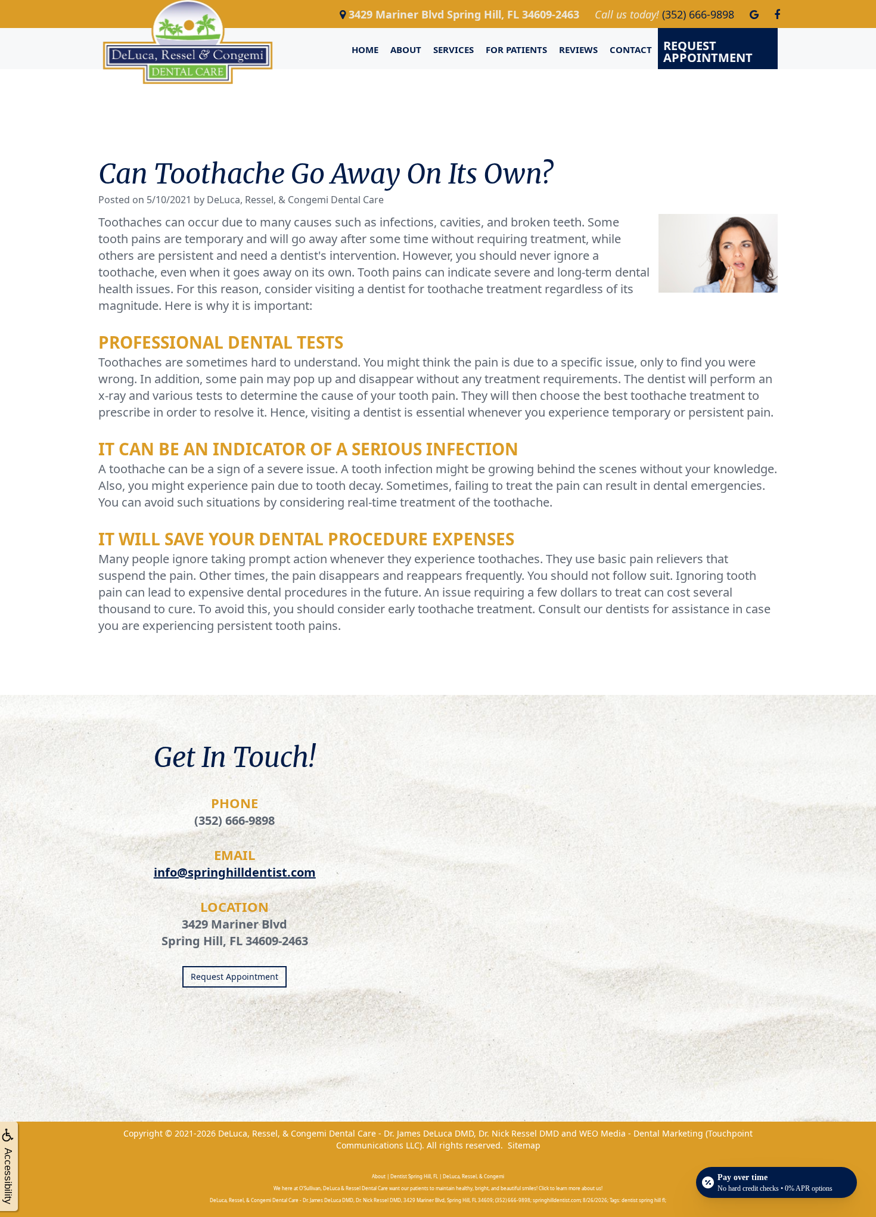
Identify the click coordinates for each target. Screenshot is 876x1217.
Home (365, 49)
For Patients (516, 49)
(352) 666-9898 (234, 820)
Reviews (578, 49)
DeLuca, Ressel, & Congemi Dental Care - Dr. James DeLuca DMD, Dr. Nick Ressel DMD (388, 1133)
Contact (631, 49)
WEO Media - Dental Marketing (641, 1133)
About (405, 49)
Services (453, 49)
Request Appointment (708, 52)
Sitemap (524, 1145)
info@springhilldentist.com (235, 872)
